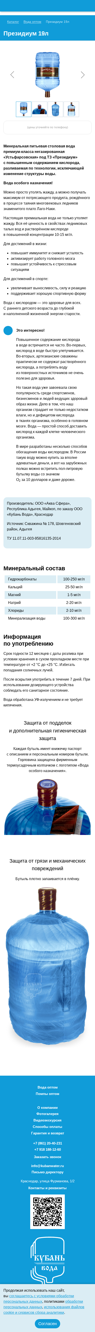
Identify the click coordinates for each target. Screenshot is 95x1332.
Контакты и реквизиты (47, 1188)
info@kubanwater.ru (47, 1166)
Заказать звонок (47, 1157)
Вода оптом (48, 1087)
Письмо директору (47, 1172)
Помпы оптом (47, 1094)
